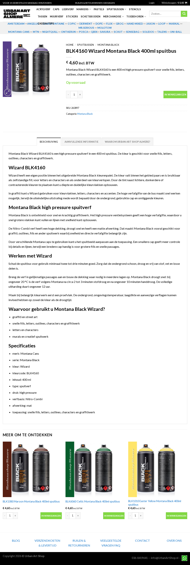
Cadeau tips (46, 23)
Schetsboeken (91, 16)
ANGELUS (33, 23)
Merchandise (112, 16)
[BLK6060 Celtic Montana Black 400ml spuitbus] (95, 469)
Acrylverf (43, 9)
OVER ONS (174, 540)
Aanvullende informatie (82, 141)
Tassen (42, 16)
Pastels (99, 9)
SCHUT (118, 31)
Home (69, 44)
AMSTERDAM (16, 23)
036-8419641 (140, 557)
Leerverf (68, 9)
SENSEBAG (132, 31)
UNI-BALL (176, 31)
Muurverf (56, 16)
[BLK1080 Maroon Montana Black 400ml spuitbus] (32, 469)
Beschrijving (49, 141)
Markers (82, 9)
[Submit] (184, 14)
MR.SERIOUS (86, 27)
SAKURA (105, 31)
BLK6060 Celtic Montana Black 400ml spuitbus (92, 501)
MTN (36, 31)
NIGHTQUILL (50, 31)
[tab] (49, 141)
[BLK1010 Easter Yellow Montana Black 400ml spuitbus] (157, 469)
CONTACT (142, 540)
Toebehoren (135, 16)
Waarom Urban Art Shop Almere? (127, 141)
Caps (56, 9)
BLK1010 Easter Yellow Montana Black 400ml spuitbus (154, 503)
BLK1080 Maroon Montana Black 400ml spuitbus (31, 501)
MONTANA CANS (19, 31)
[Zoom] (7, 92)
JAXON (150, 23)
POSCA (83, 31)
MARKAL (174, 23)
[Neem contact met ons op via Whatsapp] (184, 557)
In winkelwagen (175, 94)
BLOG (16, 540)
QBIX (94, 31)
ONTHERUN (68, 31)
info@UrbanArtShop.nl (164, 557)
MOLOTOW (104, 27)
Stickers (72, 16)
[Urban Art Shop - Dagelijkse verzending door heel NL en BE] (17, 14)
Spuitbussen (115, 9)
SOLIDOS (148, 31)
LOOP (162, 23)
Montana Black (108, 44)
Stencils (135, 9)
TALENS (162, 31)
